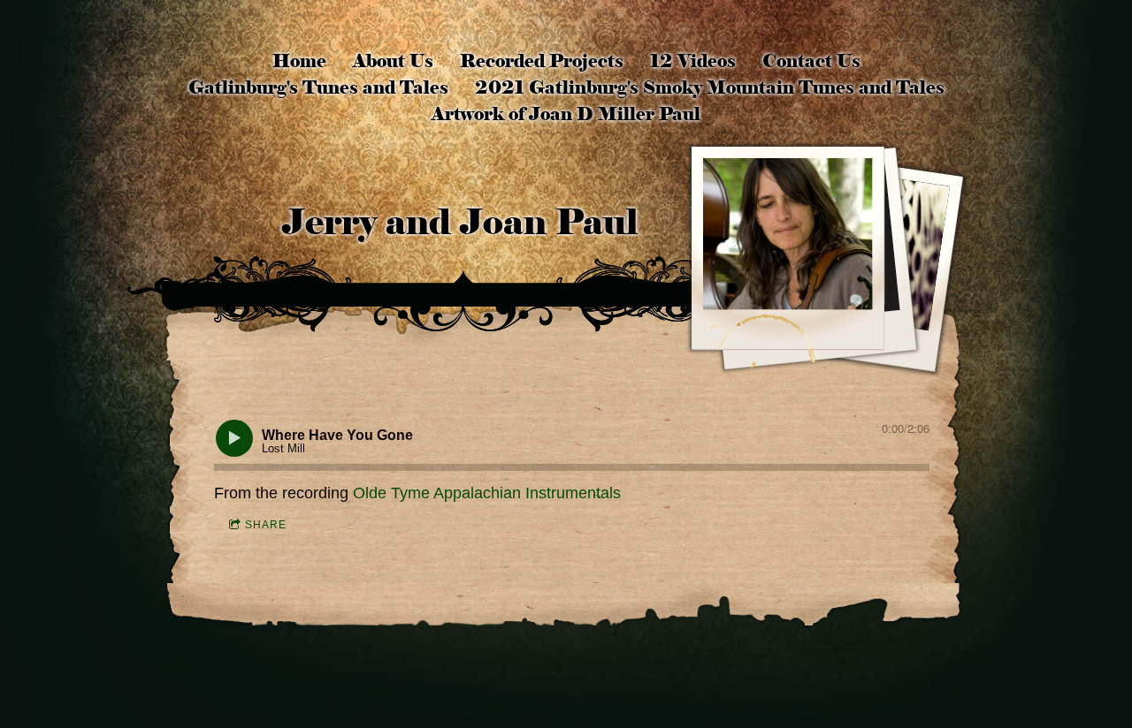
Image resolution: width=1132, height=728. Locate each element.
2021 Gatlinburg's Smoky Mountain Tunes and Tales (710, 87)
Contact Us (811, 61)
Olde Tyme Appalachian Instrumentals (487, 493)
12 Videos (693, 61)
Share (266, 525)
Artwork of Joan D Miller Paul (566, 114)
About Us (393, 61)
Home (299, 61)
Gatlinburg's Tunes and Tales (318, 87)
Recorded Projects (541, 61)
